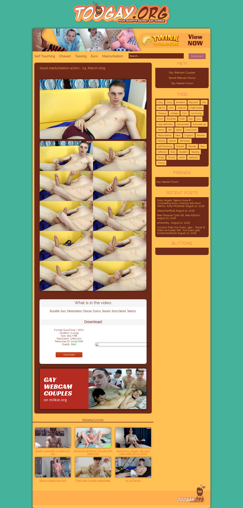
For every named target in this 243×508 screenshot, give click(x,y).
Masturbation (112, 56)
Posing (97, 310)
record (172, 140)
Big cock (193, 102)
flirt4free (171, 118)
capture (182, 107)
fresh (182, 118)
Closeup (162, 113)
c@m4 (161, 107)
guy (199, 118)
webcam (193, 157)
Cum (184, 113)
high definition (165, 124)
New (178, 135)
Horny (161, 129)
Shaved (65, 56)
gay (191, 118)
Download (69, 354)
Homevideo (183, 124)
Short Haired (119, 310)
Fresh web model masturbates (93, 480)
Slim (202, 146)
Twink (161, 157)
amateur (180, 102)
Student (183, 152)
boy (204, 102)
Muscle (87, 310)
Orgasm (188, 135)
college (174, 113)
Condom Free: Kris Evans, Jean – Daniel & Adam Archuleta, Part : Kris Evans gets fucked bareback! (181, 230)
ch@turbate (196, 107)
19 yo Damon (133, 480)
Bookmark (197, 56)
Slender (192, 146)
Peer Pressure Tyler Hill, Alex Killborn (178, 215)
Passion (201, 135)
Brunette (54, 310)
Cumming (196, 113)
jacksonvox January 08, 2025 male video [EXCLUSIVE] (133, 452)
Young (161, 163)
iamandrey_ (163, 222)
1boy (160, 102)
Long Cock (191, 129)
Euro (94, 56)
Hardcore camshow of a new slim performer (93, 452)
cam (171, 107)
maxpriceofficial (166, 210)
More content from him (52, 480)
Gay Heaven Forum (182, 83)
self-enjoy (185, 140)
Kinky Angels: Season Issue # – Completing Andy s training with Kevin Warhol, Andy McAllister (179, 203)
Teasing (81, 56)
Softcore (162, 152)
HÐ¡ (170, 129)
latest (179, 129)
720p (169, 102)
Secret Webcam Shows (182, 78)
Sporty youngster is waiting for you (52, 452)
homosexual (199, 124)
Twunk (171, 157)
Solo (172, 152)
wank (182, 157)
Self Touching (44, 56)
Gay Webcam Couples (182, 72)
